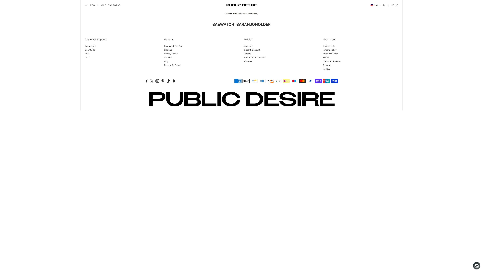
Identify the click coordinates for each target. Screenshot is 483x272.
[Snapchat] (174, 81)
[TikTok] (168, 81)
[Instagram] (157, 81)
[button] (86, 5)
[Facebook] (146, 81)
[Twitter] (151, 80)
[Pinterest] (163, 81)
